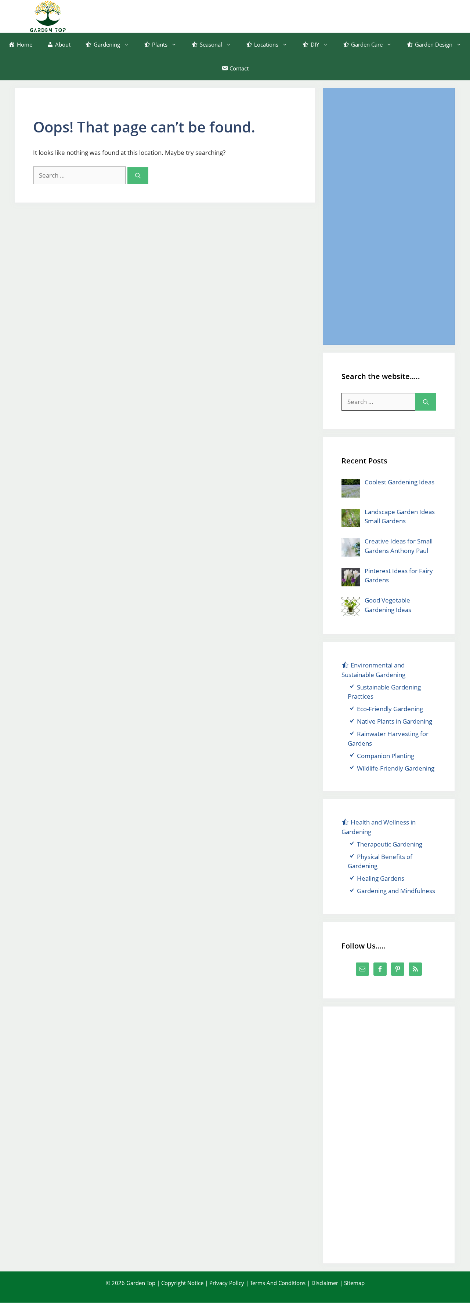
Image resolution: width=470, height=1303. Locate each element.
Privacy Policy (226, 1282)
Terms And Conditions (278, 1282)
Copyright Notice (182, 1282)
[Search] (137, 175)
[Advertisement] (388, 216)
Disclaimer (324, 1282)
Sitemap (354, 1282)
